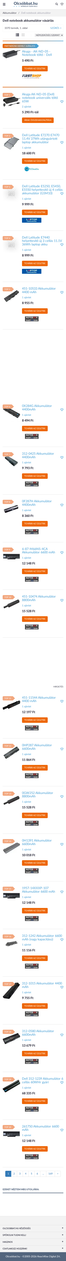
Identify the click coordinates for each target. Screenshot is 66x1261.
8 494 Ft (27, 420)
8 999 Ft (27, 255)
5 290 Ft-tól (30, 112)
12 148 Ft (28, 563)
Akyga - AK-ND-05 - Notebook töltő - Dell (37, 53)
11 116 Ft (28, 950)
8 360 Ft (27, 516)
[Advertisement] (33, 365)
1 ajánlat (26, 148)
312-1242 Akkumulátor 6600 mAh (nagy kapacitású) (42, 937)
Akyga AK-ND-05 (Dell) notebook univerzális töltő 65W (40, 98)
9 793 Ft (27, 468)
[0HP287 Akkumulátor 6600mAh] (11, 752)
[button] (61, 4)
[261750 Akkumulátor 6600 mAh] (11, 1133)
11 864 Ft (28, 760)
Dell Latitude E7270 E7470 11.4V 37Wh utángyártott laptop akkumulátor (40, 139)
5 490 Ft (27, 60)
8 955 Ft (27, 303)
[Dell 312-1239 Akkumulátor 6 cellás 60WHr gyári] (11, 1086)
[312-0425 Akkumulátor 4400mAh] (11, 461)
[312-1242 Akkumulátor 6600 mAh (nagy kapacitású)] (11, 943)
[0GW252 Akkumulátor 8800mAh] (11, 800)
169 (50, 1174)
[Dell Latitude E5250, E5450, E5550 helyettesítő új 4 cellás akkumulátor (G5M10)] (11, 193)
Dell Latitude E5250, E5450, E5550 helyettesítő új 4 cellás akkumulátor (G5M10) (42, 190)
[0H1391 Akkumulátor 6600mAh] (11, 848)
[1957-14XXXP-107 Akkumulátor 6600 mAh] (11, 895)
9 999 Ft (27, 204)
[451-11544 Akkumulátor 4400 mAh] (11, 705)
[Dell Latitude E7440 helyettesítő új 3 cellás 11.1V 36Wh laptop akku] (11, 244)
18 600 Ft (28, 153)
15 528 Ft (28, 611)
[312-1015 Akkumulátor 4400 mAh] (11, 991)
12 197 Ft (28, 712)
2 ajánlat (26, 107)
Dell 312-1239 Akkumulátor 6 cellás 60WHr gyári (42, 1080)
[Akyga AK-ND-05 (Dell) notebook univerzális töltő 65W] (11, 101)
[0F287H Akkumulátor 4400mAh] (11, 508)
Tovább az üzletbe (34, 68)
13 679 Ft (28, 1045)
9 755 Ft (27, 998)
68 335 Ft (28, 1093)
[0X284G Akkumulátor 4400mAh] (11, 413)
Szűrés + (55, 28)
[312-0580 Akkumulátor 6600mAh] (11, 1038)
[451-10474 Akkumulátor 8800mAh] (11, 604)
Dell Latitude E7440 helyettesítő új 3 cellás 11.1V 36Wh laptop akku (42, 241)
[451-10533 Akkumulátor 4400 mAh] (11, 296)
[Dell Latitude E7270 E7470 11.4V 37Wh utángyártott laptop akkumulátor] (11, 142)
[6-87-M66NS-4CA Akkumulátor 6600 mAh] (11, 556)
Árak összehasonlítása (37, 120)
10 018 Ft (28, 855)
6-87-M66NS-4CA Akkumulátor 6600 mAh (38, 551)
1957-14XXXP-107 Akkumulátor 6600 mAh (38, 890)
